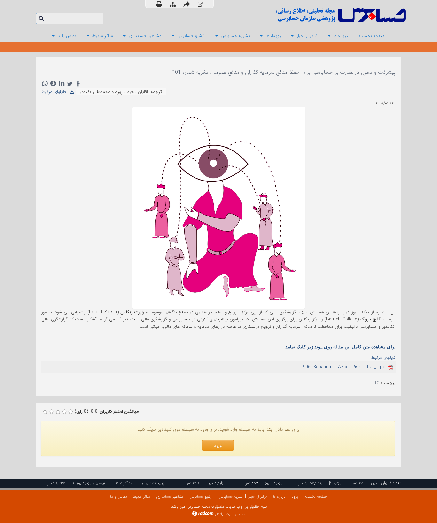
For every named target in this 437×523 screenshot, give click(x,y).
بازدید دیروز (214, 483)
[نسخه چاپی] (159, 4)
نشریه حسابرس (230, 497)
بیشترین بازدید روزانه (89, 483)
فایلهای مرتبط (55, 91)
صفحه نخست (316, 497)
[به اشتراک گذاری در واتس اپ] (45, 83)
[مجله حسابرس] (314, 15)
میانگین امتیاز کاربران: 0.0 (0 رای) (107, 411)
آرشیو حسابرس (201, 497)
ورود (295, 497)
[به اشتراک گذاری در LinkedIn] (61, 83)
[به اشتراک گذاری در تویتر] (70, 83)
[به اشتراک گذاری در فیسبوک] (78, 83)
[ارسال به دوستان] (186, 4)
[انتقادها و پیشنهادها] (200, 4)
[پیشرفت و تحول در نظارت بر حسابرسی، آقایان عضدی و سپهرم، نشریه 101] (218, 207)
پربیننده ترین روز (151, 483)
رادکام (219, 514)
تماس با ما (118, 497)
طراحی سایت (235, 514)
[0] (45, 412)
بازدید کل (334, 483)
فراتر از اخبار (258, 497)
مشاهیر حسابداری (170, 497)
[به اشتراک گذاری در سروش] (53, 83)
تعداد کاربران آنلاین (386, 483)
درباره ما (279, 497)
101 (377, 383)
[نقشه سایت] (173, 4)
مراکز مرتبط (141, 497)
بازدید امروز (273, 483)
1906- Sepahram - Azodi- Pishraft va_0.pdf (343, 367)
